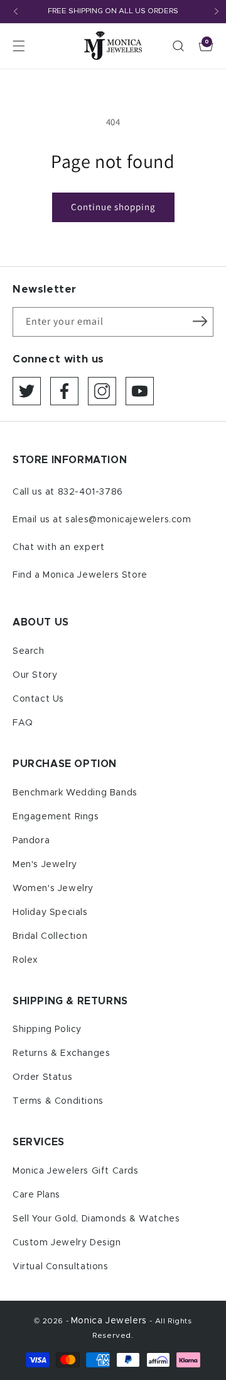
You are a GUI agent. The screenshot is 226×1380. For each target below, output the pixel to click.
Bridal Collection (50, 936)
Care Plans (36, 1195)
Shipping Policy (47, 1029)
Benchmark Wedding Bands (75, 792)
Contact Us (38, 699)
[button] (19, 46)
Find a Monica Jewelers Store (80, 575)
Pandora (31, 840)
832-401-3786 (90, 492)
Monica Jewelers (110, 1320)
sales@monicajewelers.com (128, 519)
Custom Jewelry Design (67, 1242)
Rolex (25, 960)
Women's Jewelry (53, 888)
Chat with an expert (58, 547)
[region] (113, 11)
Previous (16, 11)
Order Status (42, 1077)
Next (216, 11)
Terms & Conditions (58, 1101)
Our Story (35, 675)
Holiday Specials (50, 912)
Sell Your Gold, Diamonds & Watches (96, 1219)
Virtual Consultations (61, 1266)
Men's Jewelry (45, 864)
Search (29, 651)
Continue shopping (113, 207)
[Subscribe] (199, 321)
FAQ (23, 723)
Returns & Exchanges (61, 1053)
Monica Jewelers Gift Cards (76, 1171)
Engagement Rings (56, 816)
